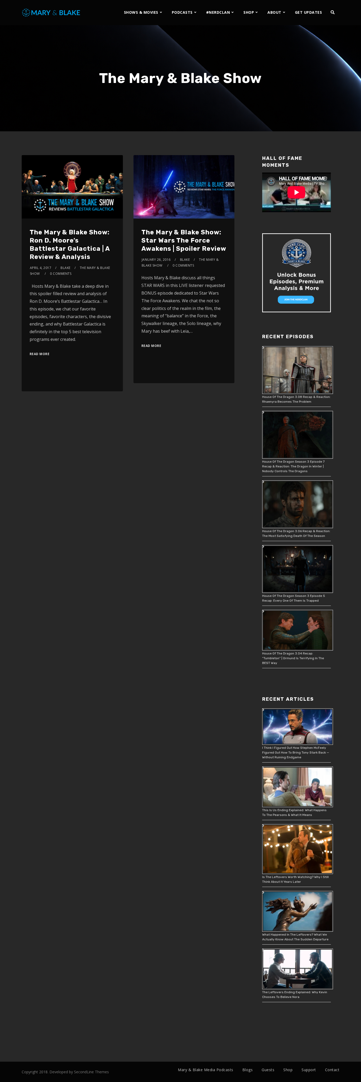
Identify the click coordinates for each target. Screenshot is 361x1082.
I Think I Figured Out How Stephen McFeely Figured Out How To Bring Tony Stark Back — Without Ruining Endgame (295, 752)
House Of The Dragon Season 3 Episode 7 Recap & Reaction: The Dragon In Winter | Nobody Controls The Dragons (293, 466)
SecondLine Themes (91, 1071)
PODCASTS (182, 12)
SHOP (248, 12)
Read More (40, 354)
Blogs (247, 1069)
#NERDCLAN (218, 12)
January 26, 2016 (156, 259)
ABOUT (274, 12)
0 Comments (60, 273)
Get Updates (308, 12)
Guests (268, 1069)
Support (309, 1069)
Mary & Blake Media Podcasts (205, 1069)
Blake (66, 268)
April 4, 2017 (41, 268)
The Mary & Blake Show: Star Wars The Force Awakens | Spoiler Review (183, 240)
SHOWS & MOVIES (141, 12)
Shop (288, 1069)
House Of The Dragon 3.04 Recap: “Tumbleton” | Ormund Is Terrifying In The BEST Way (293, 658)
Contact (332, 1069)
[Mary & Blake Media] (52, 12)
